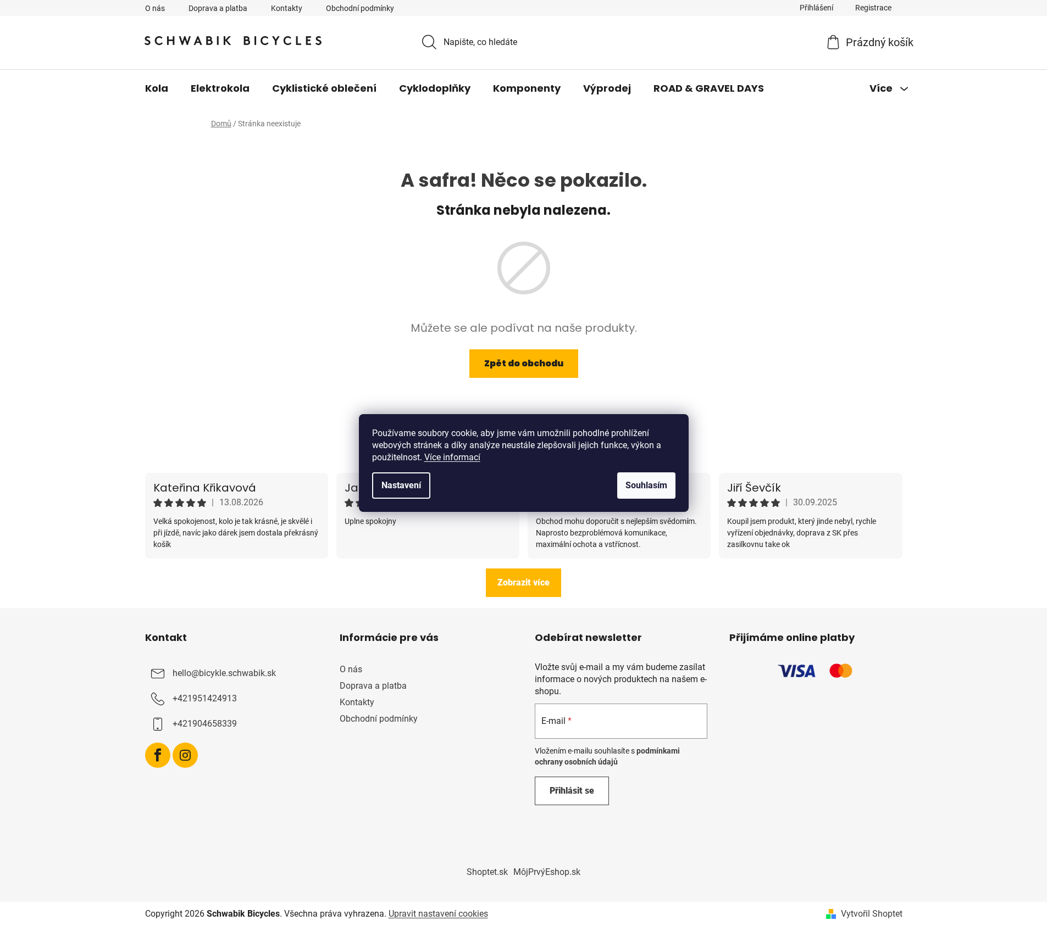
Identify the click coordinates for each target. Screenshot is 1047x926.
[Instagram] (185, 755)
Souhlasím (646, 485)
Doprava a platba (218, 8)
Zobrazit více (523, 582)
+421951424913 (205, 698)
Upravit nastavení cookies (438, 913)
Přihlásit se (572, 790)
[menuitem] (156, 88)
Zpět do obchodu (523, 363)
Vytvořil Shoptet (871, 913)
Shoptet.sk (487, 872)
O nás (155, 8)
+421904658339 (205, 723)
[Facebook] (157, 755)
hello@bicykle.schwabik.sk (224, 673)
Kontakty (286, 8)
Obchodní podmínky (360, 8)
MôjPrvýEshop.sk (546, 872)
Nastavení (401, 485)
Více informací (452, 457)
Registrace (873, 7)
